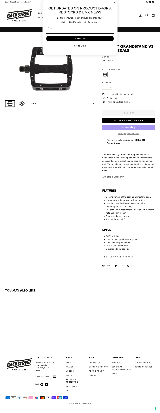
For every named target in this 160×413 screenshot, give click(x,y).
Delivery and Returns (119, 257)
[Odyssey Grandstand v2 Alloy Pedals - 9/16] (7, 334)
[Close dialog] (114, 2)
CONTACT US (94, 363)
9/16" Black (104, 74)
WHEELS (70, 371)
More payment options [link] (128, 134)
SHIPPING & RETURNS (98, 367)
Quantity (108, 82)
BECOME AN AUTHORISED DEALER (121, 368)
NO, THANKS (80, 46)
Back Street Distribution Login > (18, 2)
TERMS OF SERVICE (143, 367)
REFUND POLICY (96, 371)
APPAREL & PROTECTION (72, 380)
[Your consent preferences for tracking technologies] (155, 408)
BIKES (41, 13)
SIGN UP (80, 38)
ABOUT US (116, 363)
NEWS (114, 374)
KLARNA (92, 375)
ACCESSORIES (72, 386)
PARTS (69, 375)
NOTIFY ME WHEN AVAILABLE (129, 120)
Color (112, 69)
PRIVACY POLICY (142, 363)
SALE (68, 390)
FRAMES (69, 367)
